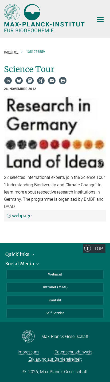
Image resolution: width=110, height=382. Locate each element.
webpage (22, 216)
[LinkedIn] (8, 81)
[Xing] (41, 81)
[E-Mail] (52, 81)
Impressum (28, 352)
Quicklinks (17, 254)
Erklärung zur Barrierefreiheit (55, 359)
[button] (101, 164)
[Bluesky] (19, 81)
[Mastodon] (30, 81)
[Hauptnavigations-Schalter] (100, 19)
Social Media (20, 263)
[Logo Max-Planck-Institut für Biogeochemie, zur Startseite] (45, 18)
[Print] (63, 81)
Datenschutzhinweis (73, 352)
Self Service (55, 313)
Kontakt (55, 300)
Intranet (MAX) (55, 287)
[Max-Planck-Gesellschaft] (31, 336)
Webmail (55, 274)
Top (98, 248)
